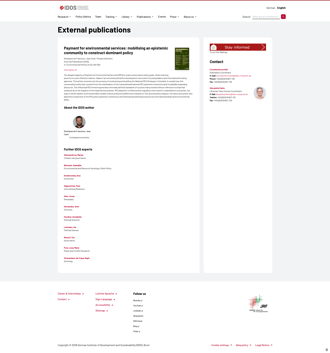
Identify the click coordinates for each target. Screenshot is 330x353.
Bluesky (137, 300)
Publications (144, 16)
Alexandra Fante (217, 88)
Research (63, 16)
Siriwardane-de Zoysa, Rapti (77, 258)
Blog (135, 326)
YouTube (137, 305)
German (270, 7)
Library (126, 16)
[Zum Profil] (260, 93)
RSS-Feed (137, 321)
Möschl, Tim (69, 237)
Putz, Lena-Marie (71, 248)
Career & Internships (69, 293)
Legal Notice (262, 345)
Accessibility (103, 304)
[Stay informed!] (238, 47)
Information (69, 70)
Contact (62, 299)
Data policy (242, 345)
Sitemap (100, 310)
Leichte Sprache (105, 293)
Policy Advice (83, 16)
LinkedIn (137, 310)
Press (173, 16)
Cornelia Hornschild (219, 69)
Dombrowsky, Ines (72, 175)
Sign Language (104, 299)
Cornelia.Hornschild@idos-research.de (233, 75)
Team (98, 16)
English (281, 7)
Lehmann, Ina (70, 227)
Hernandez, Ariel (71, 206)
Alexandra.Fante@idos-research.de (232, 94)
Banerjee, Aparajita (72, 165)
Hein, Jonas (69, 196)
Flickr (136, 331)
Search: (246, 16)
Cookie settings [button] (220, 345)
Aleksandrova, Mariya (73, 155)
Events (162, 16)
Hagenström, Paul (72, 186)
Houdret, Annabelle (73, 217)
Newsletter (138, 316)
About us (189, 16)
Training (109, 16)
